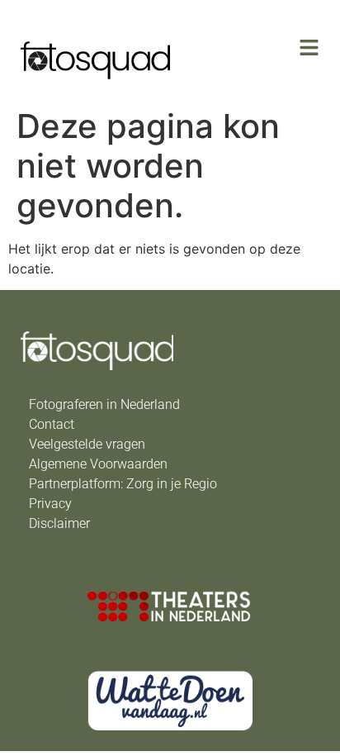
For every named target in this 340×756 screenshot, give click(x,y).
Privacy (50, 503)
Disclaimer (59, 523)
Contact (51, 424)
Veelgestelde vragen (87, 444)
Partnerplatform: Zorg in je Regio (123, 484)
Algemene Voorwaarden (98, 464)
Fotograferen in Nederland (104, 404)
